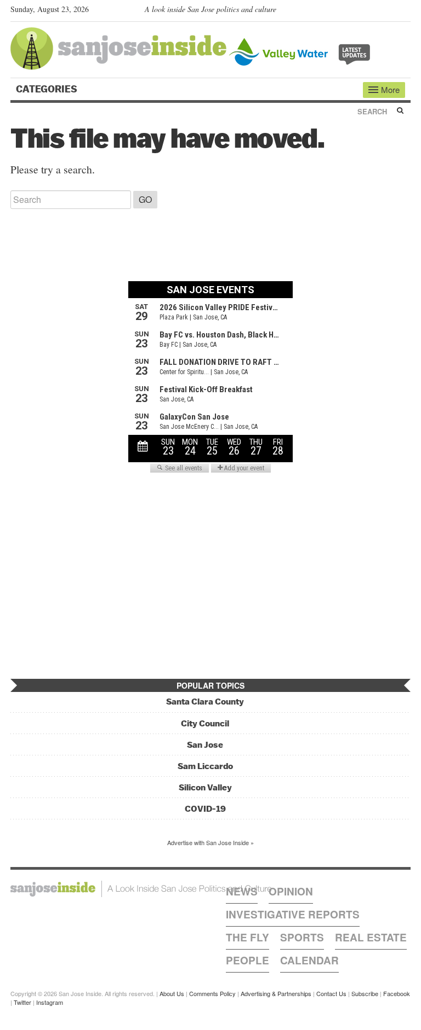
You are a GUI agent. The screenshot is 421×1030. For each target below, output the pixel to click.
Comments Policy (212, 993)
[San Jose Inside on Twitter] (373, 11)
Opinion (291, 891)
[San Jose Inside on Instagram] (405, 11)
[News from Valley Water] (301, 50)
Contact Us (331, 993)
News (242, 891)
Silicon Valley (205, 787)
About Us (172, 993)
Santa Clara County (205, 701)
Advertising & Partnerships (276, 993)
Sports (302, 937)
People (247, 960)
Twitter (22, 1002)
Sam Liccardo (205, 766)
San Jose (205, 745)
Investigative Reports (293, 914)
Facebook (396, 993)
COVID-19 (205, 809)
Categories (47, 89)
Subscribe (364, 993)
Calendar (309, 960)
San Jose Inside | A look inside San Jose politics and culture (141, 889)
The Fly (247, 937)
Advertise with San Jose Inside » (210, 842)
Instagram (49, 1002)
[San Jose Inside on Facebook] (389, 11)
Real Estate (371, 937)
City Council (205, 723)
